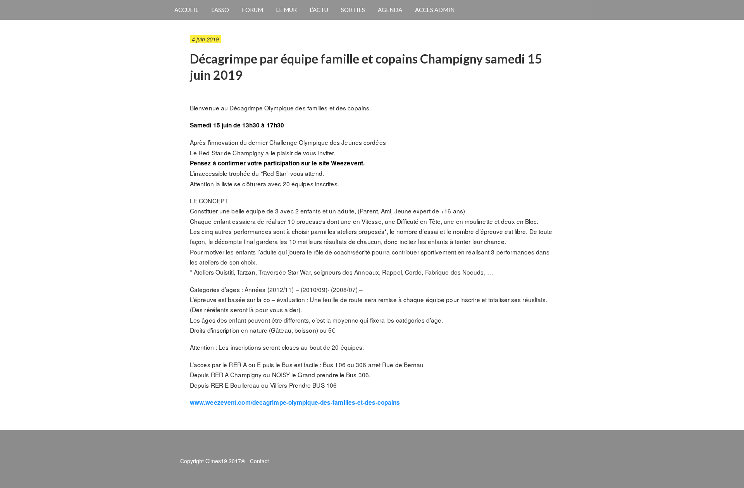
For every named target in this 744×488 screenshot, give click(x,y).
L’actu (319, 9)
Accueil (186, 9)
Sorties (353, 9)
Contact (259, 461)
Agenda (390, 9)
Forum (252, 9)
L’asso (220, 9)
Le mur (286, 9)
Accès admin (435, 9)
